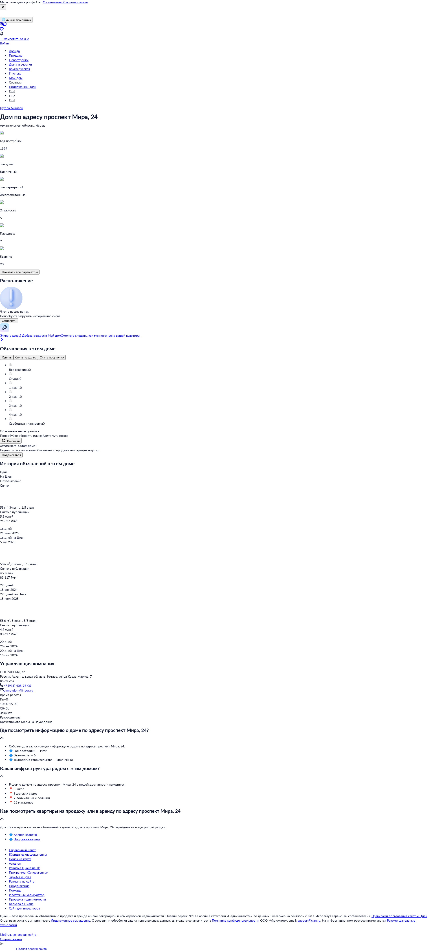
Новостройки (19, 60)
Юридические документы (28, 854)
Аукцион (15, 863)
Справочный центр (22, 850)
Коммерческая (19, 69)
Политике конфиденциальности (235, 920)
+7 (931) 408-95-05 (17, 685)
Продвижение (19, 886)
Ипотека (15, 73)
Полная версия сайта (31, 949)
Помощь (15, 890)
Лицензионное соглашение (70, 920)
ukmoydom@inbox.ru (18, 690)
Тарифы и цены (20, 877)
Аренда (14, 51)
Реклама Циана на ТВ (24, 868)
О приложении (11, 939)
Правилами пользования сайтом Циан (399, 916)
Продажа (15, 55)
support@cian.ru (309, 920)
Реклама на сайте (21, 881)
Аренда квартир (25, 834)
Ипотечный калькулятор (26, 895)
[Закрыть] (3, 6)
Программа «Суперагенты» (28, 872)
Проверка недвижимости (27, 899)
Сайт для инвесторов (24, 908)
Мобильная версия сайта (18, 934)
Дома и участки (20, 64)
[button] (220, 369)
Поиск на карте (20, 859)
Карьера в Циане (21, 904)
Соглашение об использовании (65, 2)
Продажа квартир (27, 839)
